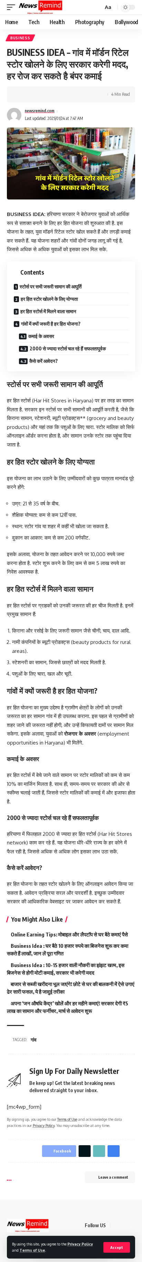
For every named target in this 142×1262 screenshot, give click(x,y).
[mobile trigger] (13, 7)
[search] (97, 7)
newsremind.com (39, 110)
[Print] (54, 94)
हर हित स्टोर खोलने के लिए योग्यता (49, 299)
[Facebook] (116, 1225)
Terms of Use (32, 1250)
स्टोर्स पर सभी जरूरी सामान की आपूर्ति (51, 286)
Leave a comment (113, 1177)
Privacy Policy (80, 1244)
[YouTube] (133, 1225)
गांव (34, 1040)
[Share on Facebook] (22, 94)
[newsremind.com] (41, 7)
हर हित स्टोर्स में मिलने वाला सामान (48, 311)
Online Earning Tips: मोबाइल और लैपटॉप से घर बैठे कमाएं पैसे (69, 934)
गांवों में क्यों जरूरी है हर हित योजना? (51, 324)
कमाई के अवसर (41, 336)
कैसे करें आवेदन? (43, 361)
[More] (65, 94)
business (20, 38)
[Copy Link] (44, 94)
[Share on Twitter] (33, 94)
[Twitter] (125, 1225)
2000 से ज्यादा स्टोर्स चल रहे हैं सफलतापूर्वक (68, 348)
